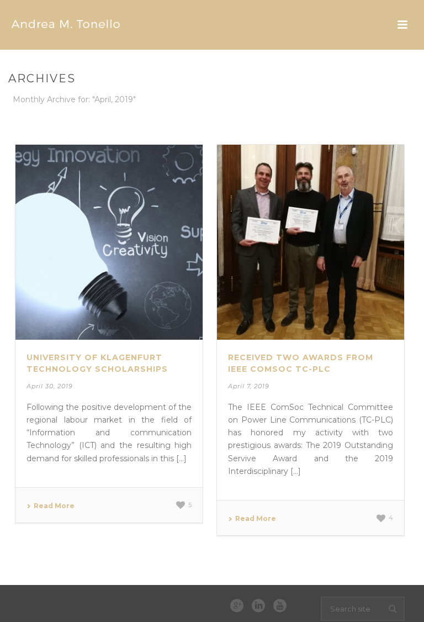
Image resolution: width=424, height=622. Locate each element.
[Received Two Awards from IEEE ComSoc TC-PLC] (310, 242)
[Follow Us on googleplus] (236, 606)
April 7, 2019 (248, 386)
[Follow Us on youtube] (280, 606)
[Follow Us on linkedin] (258, 606)
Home (344, 120)
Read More (54, 506)
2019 (370, 120)
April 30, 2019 (49, 386)
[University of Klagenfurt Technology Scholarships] (109, 242)
